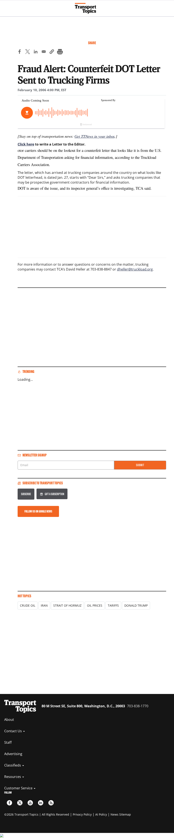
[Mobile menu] (5, 6)
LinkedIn (40, 802)
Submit (140, 465)
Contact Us (13, 731)
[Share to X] (27, 52)
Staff (8, 742)
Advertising (13, 753)
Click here (26, 144)
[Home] (87, 8)
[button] (52, 52)
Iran (44, 605)
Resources (13, 776)
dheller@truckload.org (135, 269)
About (9, 719)
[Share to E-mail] (44, 52)
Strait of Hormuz (67, 605)
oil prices (94, 605)
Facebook (9, 802)
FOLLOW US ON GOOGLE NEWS (38, 511)
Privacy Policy (82, 814)
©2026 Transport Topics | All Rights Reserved (36, 814)
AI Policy (101, 814)
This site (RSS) (51, 802)
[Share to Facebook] (19, 52)
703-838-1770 (137, 706)
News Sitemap (121, 814)
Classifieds (13, 765)
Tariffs (113, 605)
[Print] (60, 52)
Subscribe (26, 494)
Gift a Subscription (54, 494)
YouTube (30, 802)
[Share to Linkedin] (35, 52)
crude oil (27, 605)
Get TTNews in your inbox (94, 136)
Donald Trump (136, 605)
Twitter (19, 802)
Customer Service (18, 788)
